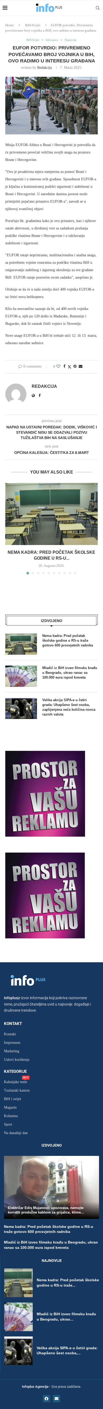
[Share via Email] (80, 366)
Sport (8, 1124)
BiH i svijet (12, 1099)
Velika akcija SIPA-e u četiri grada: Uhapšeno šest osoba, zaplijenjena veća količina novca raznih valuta (68, 707)
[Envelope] (56, 1398)
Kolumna (11, 1116)
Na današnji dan (16, 1133)
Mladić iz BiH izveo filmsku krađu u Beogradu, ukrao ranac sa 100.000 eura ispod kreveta (69, 672)
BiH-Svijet (32, 25)
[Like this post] (58, 366)
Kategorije (15, 1072)
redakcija (44, 68)
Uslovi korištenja (16, 1060)
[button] (9, 528)
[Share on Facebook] (64, 366)
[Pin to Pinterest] (75, 366)
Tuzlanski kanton (17, 1090)
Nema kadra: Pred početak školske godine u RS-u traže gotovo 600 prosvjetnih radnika (67, 640)
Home (9, 25)
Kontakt (13, 1024)
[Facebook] (46, 1398)
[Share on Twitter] (69, 366)
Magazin (10, 1107)
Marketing (11, 1051)
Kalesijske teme (15, 1082)
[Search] (97, 8)
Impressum (12, 1043)
